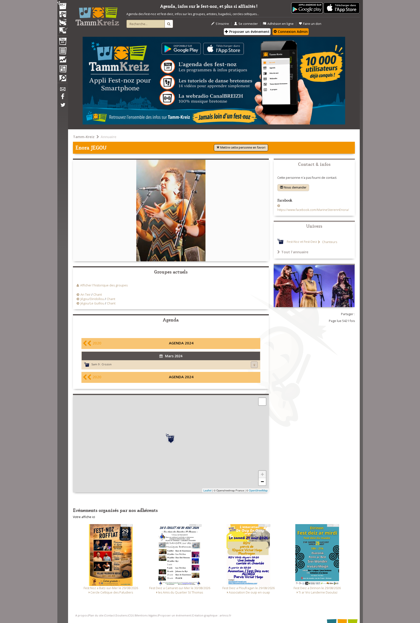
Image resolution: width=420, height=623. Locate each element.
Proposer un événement (174, 615)
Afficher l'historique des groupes (104, 285)
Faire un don (312, 24)
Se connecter (248, 24)
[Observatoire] (62, 60)
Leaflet (207, 490)
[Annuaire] (62, 51)
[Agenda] (62, 42)
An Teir (85, 295)
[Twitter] (62, 107)
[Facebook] (62, 98)
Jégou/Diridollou (92, 299)
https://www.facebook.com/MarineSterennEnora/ (313, 210)
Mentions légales (146, 615)
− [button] (262, 482)
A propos (81, 615)
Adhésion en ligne (280, 24)
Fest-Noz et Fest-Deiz (302, 242)
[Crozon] (171, 439)
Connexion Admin (292, 31)
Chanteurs (329, 242)
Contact (110, 615)
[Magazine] (62, 69)
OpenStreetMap (258, 490)
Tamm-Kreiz (84, 136)
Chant (97, 295)
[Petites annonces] (62, 79)
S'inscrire (222, 24)
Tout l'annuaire (294, 251)
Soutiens (121, 615)
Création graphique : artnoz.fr (211, 615)
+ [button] (262, 474)
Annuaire (108, 136)
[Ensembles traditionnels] (62, 28)
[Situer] (254, 364)
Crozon (107, 364)
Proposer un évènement (249, 31)
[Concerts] (62, 14)
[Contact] (62, 90)
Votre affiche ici (84, 517)
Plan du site (96, 615)
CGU (131, 615)
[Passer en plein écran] (262, 401)
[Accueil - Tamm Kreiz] (97, 14)
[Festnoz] (62, 5)
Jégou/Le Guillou (92, 303)
